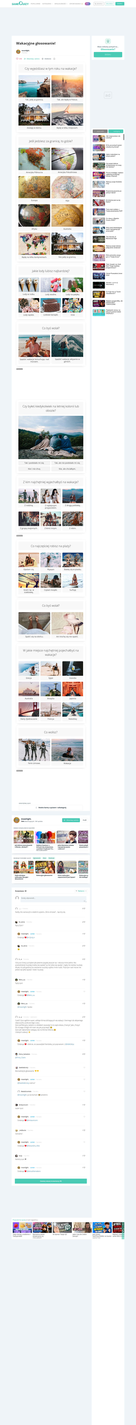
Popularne (35, 4)
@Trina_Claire (20, 1057)
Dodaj (119, 3)
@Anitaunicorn (32, 1120)
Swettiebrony (23, 1068)
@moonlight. (22, 1007)
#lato (44, 858)
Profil (84, 820)
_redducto (22, 1130)
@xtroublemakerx (33, 1171)
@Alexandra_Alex (33, 1146)
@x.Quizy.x (31, 937)
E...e (20, 959)
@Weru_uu (31, 995)
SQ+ (87, 3)
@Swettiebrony (23, 1083)
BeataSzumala (26, 1091)
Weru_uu (22, 980)
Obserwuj (33, 59)
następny (116, 131)
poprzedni (100, 131)
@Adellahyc (69, 1044)
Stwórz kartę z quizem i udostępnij (52, 808)
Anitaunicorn (23, 1105)
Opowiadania (75, 4)
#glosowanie (36, 858)
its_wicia (22, 922)
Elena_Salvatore (24, 1054)
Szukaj (99, 4)
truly (20, 1156)
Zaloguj (109, 4)
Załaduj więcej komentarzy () (51, 1181)
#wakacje (51, 858)
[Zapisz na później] (54, 59)
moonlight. (26, 51)
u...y (20, 1017)
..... (20, 909)
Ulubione (48, 59)
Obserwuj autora (72, 820)
